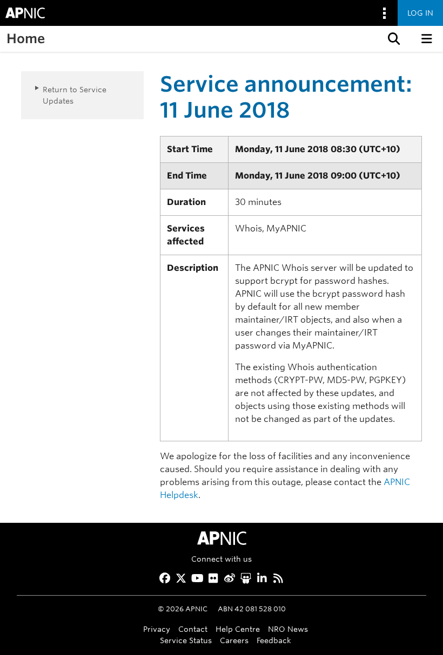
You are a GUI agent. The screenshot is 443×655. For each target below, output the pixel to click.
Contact (192, 628)
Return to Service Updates (74, 95)
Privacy (156, 628)
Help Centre (238, 628)
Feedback (274, 640)
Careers (234, 640)
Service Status (186, 640)
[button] (393, 39)
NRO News (288, 628)
